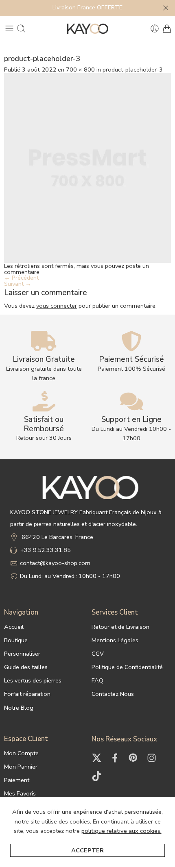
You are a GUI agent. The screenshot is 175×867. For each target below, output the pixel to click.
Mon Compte (21, 753)
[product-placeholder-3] (87, 167)
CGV (98, 654)
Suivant (17, 284)
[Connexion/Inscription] (155, 28)
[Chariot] (167, 28)
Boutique (16, 640)
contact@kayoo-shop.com (55, 563)
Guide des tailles (26, 667)
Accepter (87, 850)
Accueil (14, 627)
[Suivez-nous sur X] (97, 758)
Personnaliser (22, 654)
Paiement (16, 780)
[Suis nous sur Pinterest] (133, 758)
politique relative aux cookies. (121, 831)
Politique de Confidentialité (127, 667)
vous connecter (56, 306)
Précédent (21, 278)
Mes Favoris (20, 793)
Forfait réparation (27, 694)
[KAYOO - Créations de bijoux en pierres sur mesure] (88, 29)
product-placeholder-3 (133, 69)
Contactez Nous (113, 694)
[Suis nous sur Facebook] (115, 758)
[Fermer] (165, 8)
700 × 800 (80, 69)
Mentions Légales (115, 640)
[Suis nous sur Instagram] (152, 758)
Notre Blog (18, 708)
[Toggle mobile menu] (9, 28)
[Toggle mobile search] (21, 28)
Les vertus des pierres (32, 680)
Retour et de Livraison (120, 627)
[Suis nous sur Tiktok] (97, 776)
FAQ (97, 680)
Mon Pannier (20, 767)
